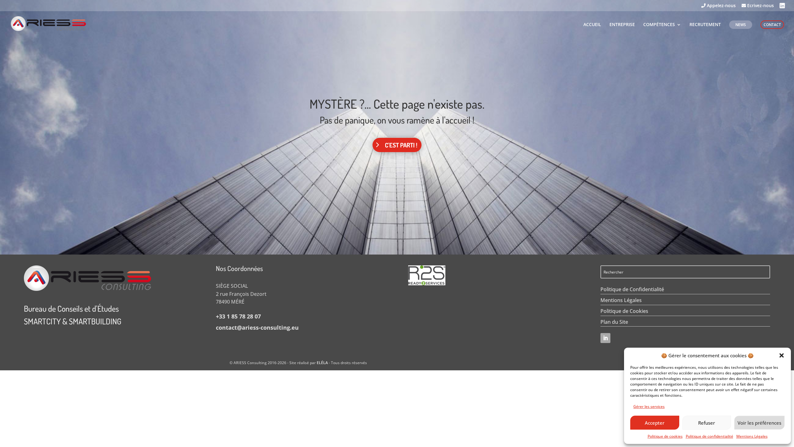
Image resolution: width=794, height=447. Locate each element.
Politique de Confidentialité (632, 289)
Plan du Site (614, 321)
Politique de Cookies (624, 311)
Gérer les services (649, 406)
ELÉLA (322, 362)
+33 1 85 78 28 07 (238, 316)
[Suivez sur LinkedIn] (605, 338)
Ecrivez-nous (760, 5)
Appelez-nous (721, 5)
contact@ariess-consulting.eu (257, 327)
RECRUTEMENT (705, 24)
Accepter (654, 423)
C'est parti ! (401, 145)
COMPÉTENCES (659, 24)
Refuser (706, 423)
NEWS (740, 24)
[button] (781, 355)
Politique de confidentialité (709, 436)
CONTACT (772, 24)
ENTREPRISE (622, 24)
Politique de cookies (665, 436)
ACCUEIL (592, 24)
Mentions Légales (752, 436)
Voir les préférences (759, 423)
